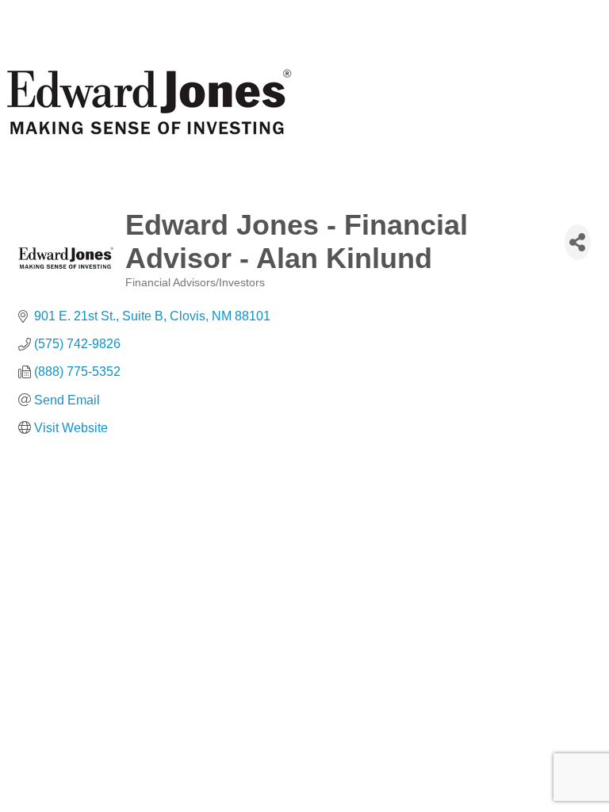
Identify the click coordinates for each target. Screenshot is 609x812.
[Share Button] (578, 242)
